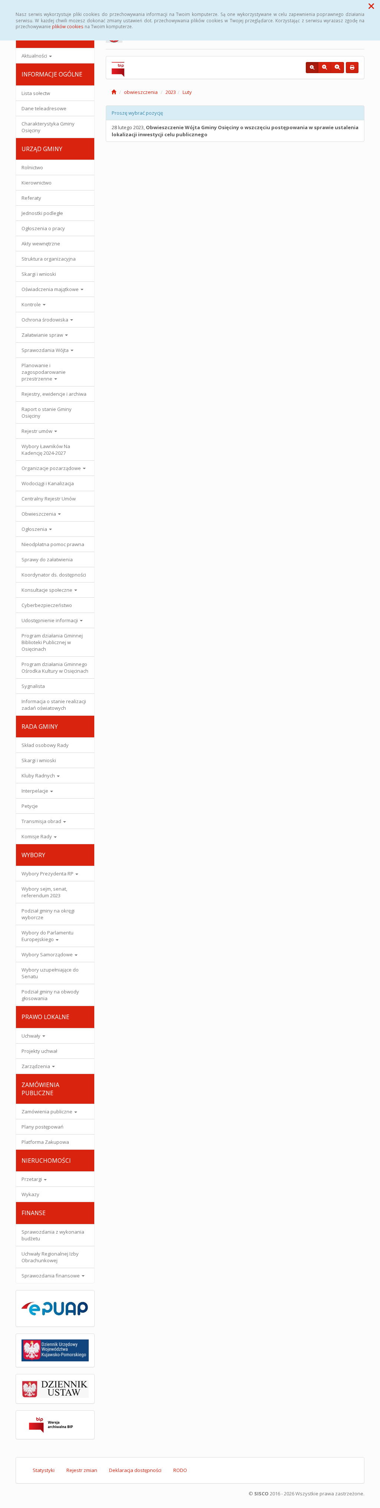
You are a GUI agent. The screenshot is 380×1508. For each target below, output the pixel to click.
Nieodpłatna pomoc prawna (53, 544)
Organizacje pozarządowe (52, 468)
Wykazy (30, 1194)
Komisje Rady (37, 836)
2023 (171, 92)
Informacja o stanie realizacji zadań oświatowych (54, 704)
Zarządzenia (36, 1066)
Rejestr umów (37, 431)
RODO (180, 1470)
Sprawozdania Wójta (46, 350)
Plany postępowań (42, 1126)
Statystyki (44, 1470)
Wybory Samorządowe (48, 954)
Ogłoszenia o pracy (43, 228)
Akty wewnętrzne (41, 243)
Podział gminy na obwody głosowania (50, 995)
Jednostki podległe (42, 213)
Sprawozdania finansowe (51, 1275)
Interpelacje (35, 790)
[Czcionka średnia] (324, 67)
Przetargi (32, 1179)
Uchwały (32, 1035)
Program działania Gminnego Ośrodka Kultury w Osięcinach (55, 667)
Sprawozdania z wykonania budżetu (53, 1235)
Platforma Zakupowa (45, 1142)
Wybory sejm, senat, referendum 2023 (44, 892)
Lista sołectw (36, 93)
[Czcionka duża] (337, 67)
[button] (371, 6)
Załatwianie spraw (43, 335)
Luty (187, 92)
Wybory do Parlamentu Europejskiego (47, 936)
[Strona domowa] (113, 92)
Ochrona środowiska (45, 319)
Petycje (30, 806)
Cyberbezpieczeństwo (47, 605)
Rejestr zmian (81, 1470)
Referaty (31, 198)
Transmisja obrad (42, 821)
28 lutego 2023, (235, 131)
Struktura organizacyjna (49, 258)
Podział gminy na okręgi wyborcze (48, 914)
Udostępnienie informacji (50, 620)
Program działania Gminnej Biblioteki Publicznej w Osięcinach (52, 642)
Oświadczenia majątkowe (51, 289)
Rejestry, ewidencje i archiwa (54, 394)
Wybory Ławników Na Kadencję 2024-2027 (46, 449)
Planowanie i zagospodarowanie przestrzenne (44, 372)
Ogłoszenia (35, 529)
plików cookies (67, 26)
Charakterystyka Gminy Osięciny (48, 127)
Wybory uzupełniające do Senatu (50, 973)
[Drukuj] (352, 67)
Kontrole (32, 304)
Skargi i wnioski (39, 274)
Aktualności (35, 55)
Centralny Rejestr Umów (49, 498)
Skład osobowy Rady (45, 745)
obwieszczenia (141, 92)
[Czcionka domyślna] (312, 67)
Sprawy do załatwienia (47, 559)
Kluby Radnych (39, 775)
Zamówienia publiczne (47, 1111)
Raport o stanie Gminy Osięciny (47, 412)
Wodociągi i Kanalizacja (48, 483)
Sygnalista (33, 686)
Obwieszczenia (39, 513)
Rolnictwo (32, 167)
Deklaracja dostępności (135, 1470)
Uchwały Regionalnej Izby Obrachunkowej (50, 1257)
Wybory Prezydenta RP (48, 873)
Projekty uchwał (39, 1051)
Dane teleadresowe (44, 108)
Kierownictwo (37, 182)
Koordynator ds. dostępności (54, 574)
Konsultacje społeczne (47, 590)
